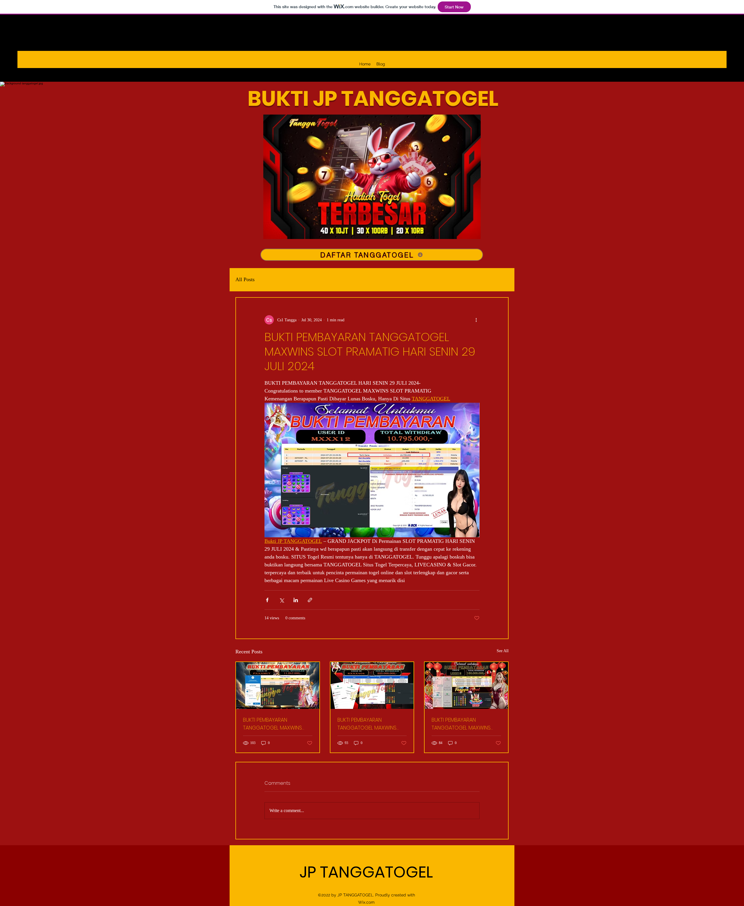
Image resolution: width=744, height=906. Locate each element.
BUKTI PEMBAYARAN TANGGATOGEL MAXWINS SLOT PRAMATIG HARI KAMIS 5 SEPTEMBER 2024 (466, 724)
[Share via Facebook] (267, 600)
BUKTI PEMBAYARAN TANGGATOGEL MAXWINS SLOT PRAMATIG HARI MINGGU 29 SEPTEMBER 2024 (276, 724)
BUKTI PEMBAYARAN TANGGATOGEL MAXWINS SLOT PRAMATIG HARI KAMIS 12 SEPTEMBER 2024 (372, 724)
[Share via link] (310, 600)
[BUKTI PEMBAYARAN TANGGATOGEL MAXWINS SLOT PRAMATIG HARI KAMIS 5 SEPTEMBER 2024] (466, 685)
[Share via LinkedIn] (295, 600)
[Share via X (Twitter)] (281, 600)
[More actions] (476, 319)
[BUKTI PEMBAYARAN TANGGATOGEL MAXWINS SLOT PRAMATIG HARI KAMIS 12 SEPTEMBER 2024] (372, 685)
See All (503, 651)
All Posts (245, 279)
